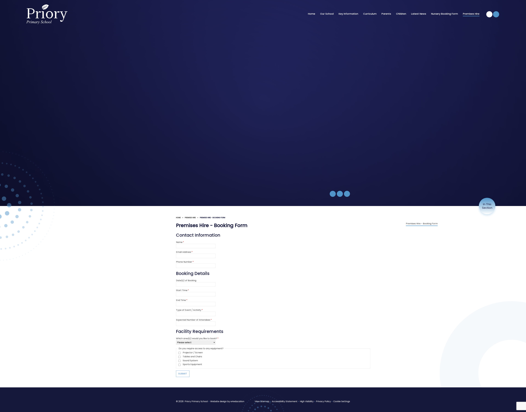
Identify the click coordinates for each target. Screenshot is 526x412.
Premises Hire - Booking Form (212, 217)
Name (180, 242)
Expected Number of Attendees (194, 319)
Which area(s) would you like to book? (197, 338)
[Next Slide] (347, 194)
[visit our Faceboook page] (489, 14)
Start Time (182, 290)
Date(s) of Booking (186, 280)
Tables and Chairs (192, 356)
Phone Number (185, 261)
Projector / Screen (193, 352)
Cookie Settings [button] (341, 401)
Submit (182, 373)
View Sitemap (262, 401)
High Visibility (307, 401)
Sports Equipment (192, 364)
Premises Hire (190, 217)
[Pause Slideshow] (333, 194)
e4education (237, 401)
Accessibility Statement (284, 401)
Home (178, 217)
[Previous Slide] (340, 194)
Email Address (184, 252)
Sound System (190, 360)
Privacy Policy (323, 401)
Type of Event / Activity (189, 310)
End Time (181, 300)
